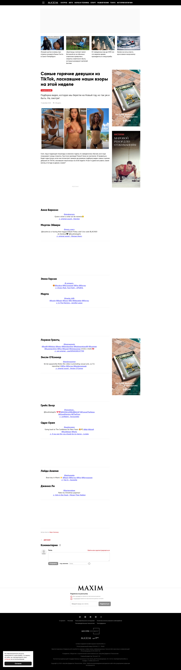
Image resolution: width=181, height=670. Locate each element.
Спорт (93, 3)
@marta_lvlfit (69, 298)
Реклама (70, 620)
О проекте (62, 620)
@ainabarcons (69, 214)
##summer (93, 346)
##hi (70, 300)
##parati (65, 349)
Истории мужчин (125, 3)
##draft (91, 429)
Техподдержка (101, 623)
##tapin (66, 477)
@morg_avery (69, 229)
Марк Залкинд (53, 532)
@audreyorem (69, 427)
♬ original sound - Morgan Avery (69, 236)
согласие (78, 596)
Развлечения (103, 3)
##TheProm (75, 414)
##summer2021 (50, 349)
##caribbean (66, 432)
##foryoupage (68, 285)
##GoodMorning (64, 414)
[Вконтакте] (85, 616)
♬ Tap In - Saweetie (69, 480)
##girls (74, 432)
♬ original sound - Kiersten (69, 219)
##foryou (82, 285)
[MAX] (80, 616)
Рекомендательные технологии (85, 623)
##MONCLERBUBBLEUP (70, 412)
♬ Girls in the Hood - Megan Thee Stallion (69, 495)
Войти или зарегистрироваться (99, 550)
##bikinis (51, 346)
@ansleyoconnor (69, 362)
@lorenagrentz (69, 344)
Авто (71, 3)
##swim (53, 300)
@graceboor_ (69, 410)
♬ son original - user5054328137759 (69, 351)
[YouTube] (96, 616)
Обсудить (58, 103)
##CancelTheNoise (87, 412)
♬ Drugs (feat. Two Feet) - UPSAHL (69, 288)
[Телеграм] (90, 616)
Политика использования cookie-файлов (109, 620)
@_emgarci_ (69, 283)
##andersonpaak (80, 366)
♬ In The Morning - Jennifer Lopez (69, 303)
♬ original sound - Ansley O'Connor (69, 368)
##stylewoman (75, 349)
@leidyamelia (69, 475)
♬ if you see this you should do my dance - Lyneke (69, 434)
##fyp (76, 285)
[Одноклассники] (101, 616)
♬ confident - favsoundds (69, 416)
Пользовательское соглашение (85, 620)
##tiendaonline (67, 346)
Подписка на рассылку (79, 594)
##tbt (85, 429)
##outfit (45, 346)
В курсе (64, 3)
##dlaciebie (76, 300)
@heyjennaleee (69, 490)
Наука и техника (81, 3)
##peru (58, 346)
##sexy (65, 300)
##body (59, 300)
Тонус (113, 3)
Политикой (77, 598)
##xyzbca (58, 285)
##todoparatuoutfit (81, 346)
